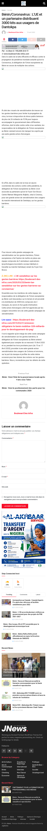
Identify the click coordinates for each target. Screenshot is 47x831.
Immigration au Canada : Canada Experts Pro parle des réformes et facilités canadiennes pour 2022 (28, 602)
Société (9, 10)
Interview (20, 770)
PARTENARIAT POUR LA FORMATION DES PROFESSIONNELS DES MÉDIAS (19, 671)
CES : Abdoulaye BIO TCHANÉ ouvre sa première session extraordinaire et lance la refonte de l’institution (29, 695)
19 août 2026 (17, 688)
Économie (5, 775)
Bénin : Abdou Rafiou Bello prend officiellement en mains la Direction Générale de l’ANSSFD (26, 636)
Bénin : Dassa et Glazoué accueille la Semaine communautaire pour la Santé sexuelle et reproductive (27, 683)
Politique (35, 762)
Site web (5, 487)
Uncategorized (38, 773)
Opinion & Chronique (21, 776)
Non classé (21, 773)
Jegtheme (5, 826)
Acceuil (4, 817)
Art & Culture (6, 762)
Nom (4, 467)
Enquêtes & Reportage (21, 763)
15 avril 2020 (31, 32)
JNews (9, 823)
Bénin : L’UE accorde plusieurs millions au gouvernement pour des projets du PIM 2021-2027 (28, 614)
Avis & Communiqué (7, 766)
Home (3, 10)
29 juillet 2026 (18, 710)
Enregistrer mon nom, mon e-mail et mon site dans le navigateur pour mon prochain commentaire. (24, 498)
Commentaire (8, 438)
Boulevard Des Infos (16, 32)
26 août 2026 (8, 675)
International (22, 767)
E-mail (5, 477)
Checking (5, 773)
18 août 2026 (17, 700)
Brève (4, 770)
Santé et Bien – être (37, 766)
